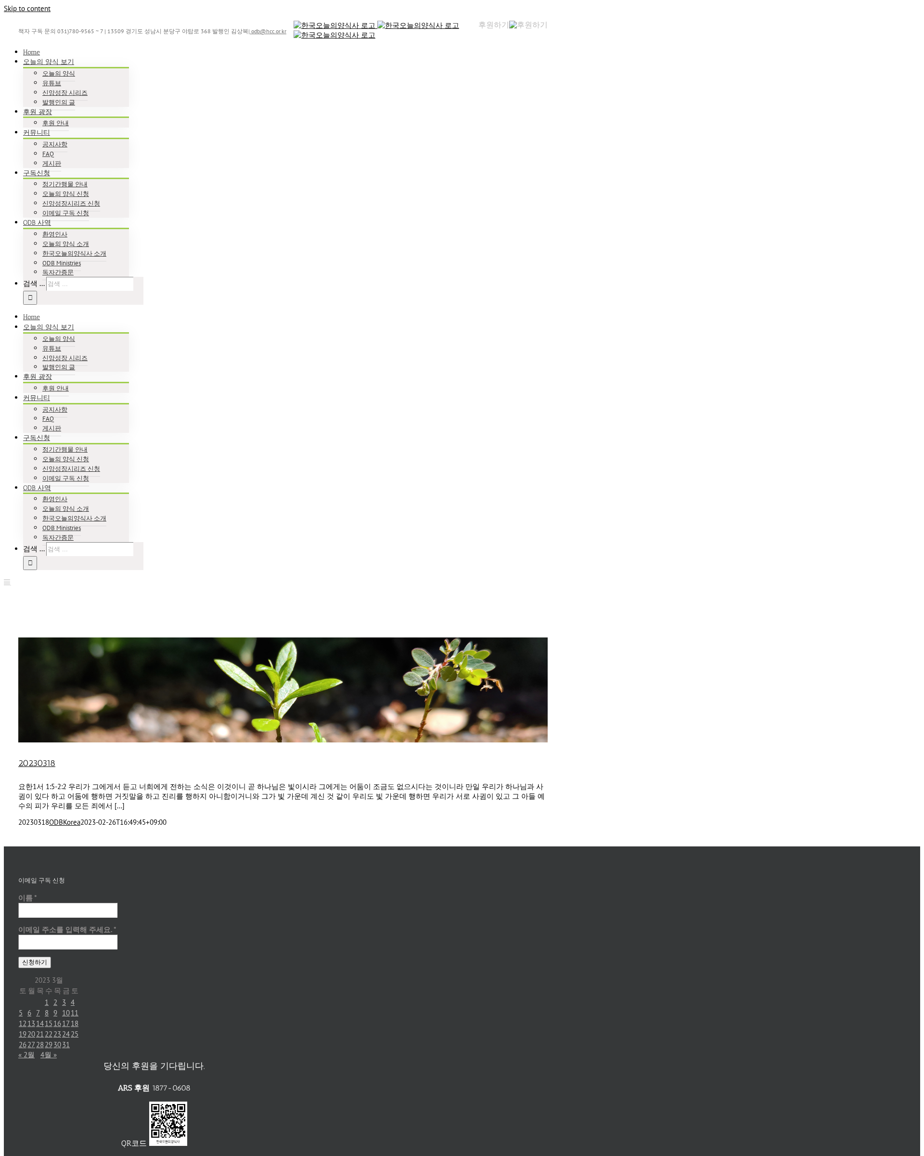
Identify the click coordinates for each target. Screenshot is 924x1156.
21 (40, 1034)
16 (57, 1023)
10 (66, 1012)
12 (22, 1023)
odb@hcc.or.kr (268, 31)
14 (40, 1023)
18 (74, 1023)
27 (31, 1044)
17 (66, 1023)
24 (66, 1034)
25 (74, 1034)
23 (57, 1034)
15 (48, 1023)
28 (40, 1044)
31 (66, 1044)
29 (48, 1044)
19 (22, 1034)
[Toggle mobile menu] (7, 581)
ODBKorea (64, 822)
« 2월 (26, 1054)
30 (57, 1044)
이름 (27, 897)
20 (31, 1034)
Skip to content (27, 8)
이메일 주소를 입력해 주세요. (67, 929)
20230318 (36, 763)
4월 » (48, 1054)
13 (31, 1023)
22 (48, 1034)
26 (22, 1044)
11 (74, 1012)
